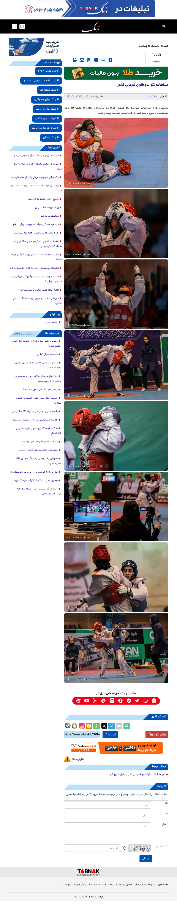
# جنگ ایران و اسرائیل (46, 100)
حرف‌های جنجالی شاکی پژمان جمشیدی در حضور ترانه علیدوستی (38, 378)
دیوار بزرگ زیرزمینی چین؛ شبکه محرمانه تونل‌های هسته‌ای (39, 491)
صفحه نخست (159, 46)
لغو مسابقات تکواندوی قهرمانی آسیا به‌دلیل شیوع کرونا (136, 775)
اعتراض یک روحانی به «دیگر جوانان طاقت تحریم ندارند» (37, 461)
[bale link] (128, 700)
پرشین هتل (52, 322)
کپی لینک (110, 734)
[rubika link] (154, 700)
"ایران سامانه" (81, 897)
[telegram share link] (111, 726)
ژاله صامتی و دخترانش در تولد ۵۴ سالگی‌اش (35, 412)
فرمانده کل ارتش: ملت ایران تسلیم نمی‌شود (36, 156)
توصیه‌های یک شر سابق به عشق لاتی (39, 390)
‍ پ (102, 59)
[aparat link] (78, 700)
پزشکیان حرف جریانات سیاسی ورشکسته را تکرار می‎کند (35, 188)
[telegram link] (137, 700)
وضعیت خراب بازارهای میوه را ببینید (39, 442)
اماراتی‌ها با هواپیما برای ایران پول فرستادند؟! (34, 472)
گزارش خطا (78, 759)
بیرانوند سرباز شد (50, 216)
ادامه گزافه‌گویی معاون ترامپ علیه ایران (38, 290)
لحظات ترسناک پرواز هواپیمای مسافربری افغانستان (38, 431)
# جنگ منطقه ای (49, 90)
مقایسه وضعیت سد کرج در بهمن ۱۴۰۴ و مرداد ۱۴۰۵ (36, 257)
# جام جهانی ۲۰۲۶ (48, 71)
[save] (89, 60)
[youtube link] (86, 700)
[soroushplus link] (120, 700)
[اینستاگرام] (81, 725)
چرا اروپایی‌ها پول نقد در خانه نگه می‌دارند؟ (36, 233)
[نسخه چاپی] (126, 726)
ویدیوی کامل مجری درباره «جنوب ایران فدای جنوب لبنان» (36, 343)
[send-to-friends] (82, 60)
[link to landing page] (90, 26)
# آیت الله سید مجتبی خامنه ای (41, 80)
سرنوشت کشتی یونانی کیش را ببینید (38, 450)
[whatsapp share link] (96, 726)
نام (166, 803)
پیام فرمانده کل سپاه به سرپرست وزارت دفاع (36, 225)
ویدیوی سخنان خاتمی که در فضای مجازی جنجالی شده (38, 365)
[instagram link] (112, 700)
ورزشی (143, 46)
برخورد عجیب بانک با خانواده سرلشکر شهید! (35, 481)
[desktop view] (22, 26)
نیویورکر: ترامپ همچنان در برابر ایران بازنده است (38, 166)
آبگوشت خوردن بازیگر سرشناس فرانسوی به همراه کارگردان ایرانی (38, 244)
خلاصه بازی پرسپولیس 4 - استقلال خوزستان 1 (34, 420)
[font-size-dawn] (96, 60)
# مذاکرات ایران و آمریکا (45, 128)
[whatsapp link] (145, 700)
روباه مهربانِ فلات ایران (47, 208)
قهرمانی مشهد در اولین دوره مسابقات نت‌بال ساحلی (37, 301)
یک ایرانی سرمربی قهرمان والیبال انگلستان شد (35, 177)
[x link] (95, 700)
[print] (75, 60)
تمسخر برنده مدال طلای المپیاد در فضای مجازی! (38, 400)
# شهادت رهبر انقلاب (47, 119)
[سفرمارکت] (116, 748)
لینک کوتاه (159, 734)
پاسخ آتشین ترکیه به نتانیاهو (43, 199)
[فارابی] (116, 73)
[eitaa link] (103, 700)
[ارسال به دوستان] (119, 726)
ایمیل (164, 814)
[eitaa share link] (89, 726)
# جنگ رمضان (51, 138)
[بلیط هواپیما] (35, 47)
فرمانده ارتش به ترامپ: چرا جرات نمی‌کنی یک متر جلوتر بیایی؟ (36, 279)
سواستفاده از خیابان (47, 354)
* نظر (165, 824)
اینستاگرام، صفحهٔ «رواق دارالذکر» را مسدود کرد (34, 268)
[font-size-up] (110, 60)
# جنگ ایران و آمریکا (47, 109)
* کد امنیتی (162, 846)
